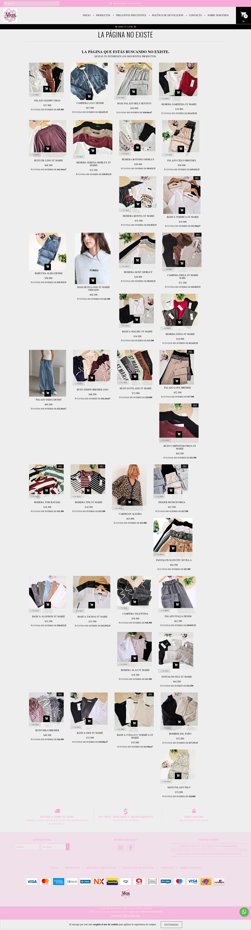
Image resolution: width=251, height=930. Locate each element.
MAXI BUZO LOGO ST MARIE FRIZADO (93, 288)
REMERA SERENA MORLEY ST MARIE (93, 164)
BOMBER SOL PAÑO (180, 733)
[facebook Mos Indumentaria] (131, 848)
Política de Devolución (167, 15)
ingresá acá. (134, 911)
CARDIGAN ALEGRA (130, 513)
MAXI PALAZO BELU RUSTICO (134, 103)
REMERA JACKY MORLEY (138, 272)
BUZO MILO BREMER (47, 730)
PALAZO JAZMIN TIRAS (47, 100)
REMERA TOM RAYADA (47, 502)
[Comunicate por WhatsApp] (244, 911)
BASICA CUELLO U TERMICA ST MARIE (135, 736)
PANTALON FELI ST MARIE (177, 676)
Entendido (171, 924)
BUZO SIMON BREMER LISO (92, 389)
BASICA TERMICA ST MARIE (183, 217)
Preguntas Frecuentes (130, 15)
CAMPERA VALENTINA (135, 613)
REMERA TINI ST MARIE (88, 502)
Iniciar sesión (134, 3)
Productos (102, 15)
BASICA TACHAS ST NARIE (93, 616)
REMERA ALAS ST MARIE (135, 670)
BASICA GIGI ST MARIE (90, 732)
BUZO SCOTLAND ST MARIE (136, 388)
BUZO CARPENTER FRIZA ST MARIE (180, 447)
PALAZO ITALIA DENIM (178, 616)
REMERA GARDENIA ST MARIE (179, 104)
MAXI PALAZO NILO (179, 787)
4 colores (78, 156)
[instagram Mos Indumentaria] (120, 848)
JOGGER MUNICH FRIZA (171, 502)
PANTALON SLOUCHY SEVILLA (174, 560)
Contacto (195, 15)
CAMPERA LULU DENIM (90, 103)
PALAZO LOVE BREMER (177, 387)
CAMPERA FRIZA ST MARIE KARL (182, 276)
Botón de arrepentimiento (151, 911)
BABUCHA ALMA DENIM (48, 273)
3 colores (34, 94)
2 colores (120, 97)
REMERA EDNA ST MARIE (180, 334)
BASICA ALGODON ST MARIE (48, 616)
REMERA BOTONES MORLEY (138, 159)
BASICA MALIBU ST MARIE (137, 331)
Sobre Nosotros (218, 15)
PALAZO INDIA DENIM (48, 399)
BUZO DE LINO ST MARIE (48, 160)
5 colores (124, 153)
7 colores (166, 328)
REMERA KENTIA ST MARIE (139, 215)
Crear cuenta (120, 3)
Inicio (86, 15)
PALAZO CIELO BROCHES (181, 160)
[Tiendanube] (126, 916)
